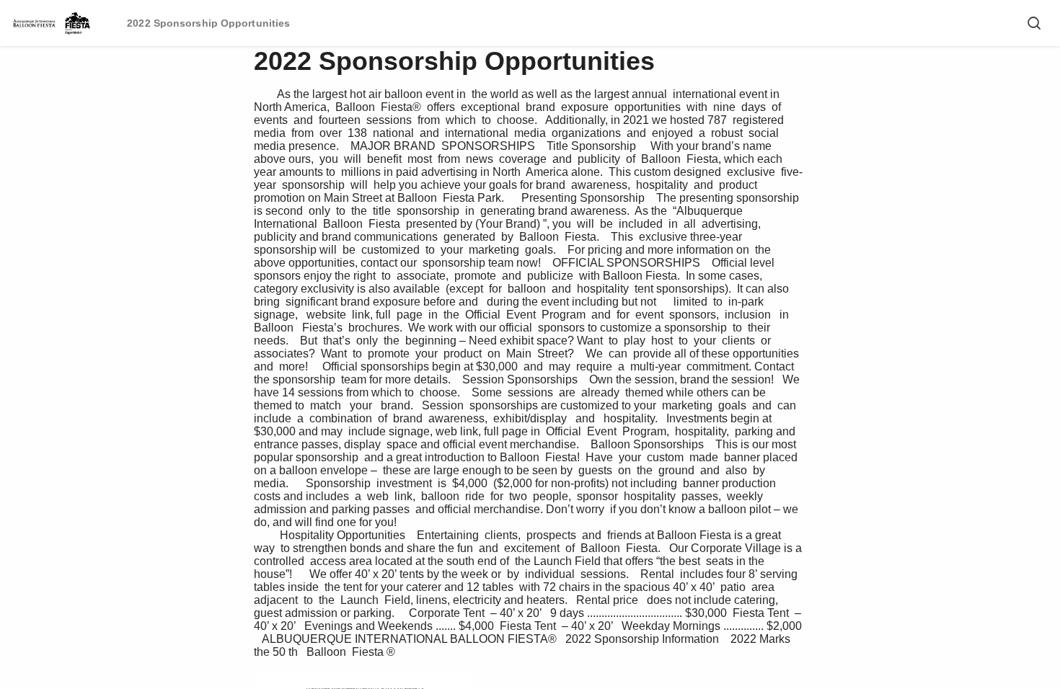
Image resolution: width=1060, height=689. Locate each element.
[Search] (1034, 23)
